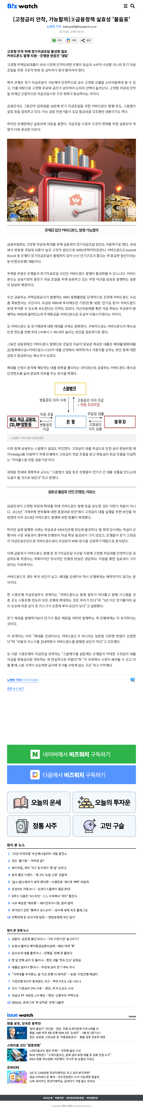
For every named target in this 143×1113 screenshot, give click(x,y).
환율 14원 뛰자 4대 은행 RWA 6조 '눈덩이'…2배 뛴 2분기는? (65, 1033)
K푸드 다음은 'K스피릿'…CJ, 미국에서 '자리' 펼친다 (44, 896)
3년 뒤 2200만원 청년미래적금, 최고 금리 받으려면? (59, 1073)
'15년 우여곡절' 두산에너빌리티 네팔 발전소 (39, 853)
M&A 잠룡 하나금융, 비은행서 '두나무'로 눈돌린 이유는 (61, 1059)
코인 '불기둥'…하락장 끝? (28, 860)
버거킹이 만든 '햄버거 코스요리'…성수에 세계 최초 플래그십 (50, 910)
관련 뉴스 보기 (15, 688)
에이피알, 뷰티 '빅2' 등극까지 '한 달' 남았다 (39, 867)
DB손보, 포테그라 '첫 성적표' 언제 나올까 (38, 1002)
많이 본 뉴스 (16, 844)
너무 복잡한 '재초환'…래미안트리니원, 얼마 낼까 (42, 903)
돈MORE (13, 1067)
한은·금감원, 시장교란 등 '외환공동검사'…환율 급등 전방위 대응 (67, 1037)
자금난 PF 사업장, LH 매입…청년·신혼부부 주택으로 (45, 995)
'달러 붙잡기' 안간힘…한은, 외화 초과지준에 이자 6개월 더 (63, 1029)
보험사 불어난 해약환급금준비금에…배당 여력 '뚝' (43, 946)
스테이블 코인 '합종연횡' (24, 1045)
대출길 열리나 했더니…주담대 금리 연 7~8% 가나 (43, 967)
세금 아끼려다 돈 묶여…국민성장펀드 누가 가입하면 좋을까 (64, 1077)
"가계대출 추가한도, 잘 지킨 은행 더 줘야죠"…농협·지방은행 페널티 (55, 974)
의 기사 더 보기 (23, 680)
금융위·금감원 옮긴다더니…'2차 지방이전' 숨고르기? (45, 939)
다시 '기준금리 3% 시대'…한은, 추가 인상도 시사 (42, 988)
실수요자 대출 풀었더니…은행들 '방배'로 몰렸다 (42, 953)
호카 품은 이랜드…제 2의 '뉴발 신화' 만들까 (39, 874)
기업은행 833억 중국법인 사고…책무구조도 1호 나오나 (46, 981)
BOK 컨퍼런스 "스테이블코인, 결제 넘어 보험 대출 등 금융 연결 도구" (70, 1055)
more (132, 1016)
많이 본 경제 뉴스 (18, 930)
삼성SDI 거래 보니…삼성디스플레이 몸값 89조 (41, 889)
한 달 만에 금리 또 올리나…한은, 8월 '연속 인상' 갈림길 (46, 960)
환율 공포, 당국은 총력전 (24, 1023)
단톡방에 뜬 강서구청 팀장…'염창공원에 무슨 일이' (44, 917)
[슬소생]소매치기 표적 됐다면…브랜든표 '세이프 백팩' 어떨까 (50, 882)
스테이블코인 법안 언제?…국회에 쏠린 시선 (55, 1050)
